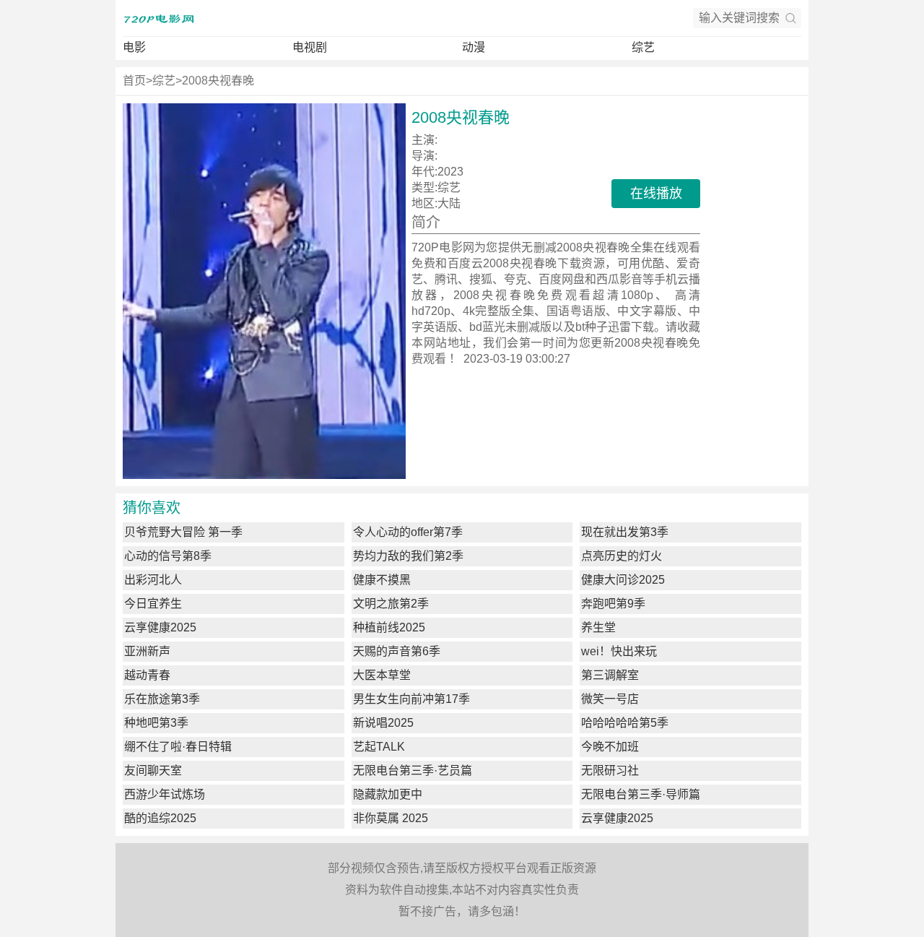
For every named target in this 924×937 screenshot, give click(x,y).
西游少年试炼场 (164, 794)
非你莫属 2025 (390, 818)
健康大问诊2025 (623, 580)
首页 (134, 80)
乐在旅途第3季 (162, 699)
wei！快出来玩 (619, 651)
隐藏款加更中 (387, 794)
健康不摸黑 (382, 580)
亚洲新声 (147, 651)
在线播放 (656, 193)
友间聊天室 (153, 770)
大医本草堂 (382, 675)
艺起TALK (379, 746)
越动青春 (147, 675)
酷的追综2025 (160, 818)
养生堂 (598, 627)
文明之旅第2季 (391, 603)
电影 (134, 47)
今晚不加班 (610, 746)
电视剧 (309, 47)
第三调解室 (610, 675)
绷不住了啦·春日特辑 (178, 746)
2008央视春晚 (218, 80)
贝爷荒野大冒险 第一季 (183, 532)
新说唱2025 (383, 723)
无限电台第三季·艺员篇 (412, 770)
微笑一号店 (610, 699)
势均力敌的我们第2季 (408, 556)
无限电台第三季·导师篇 (640, 794)
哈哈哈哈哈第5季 (624, 723)
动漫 (473, 47)
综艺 (643, 47)
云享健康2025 (160, 627)
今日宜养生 (153, 603)
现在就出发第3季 (624, 532)
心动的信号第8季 (168, 556)
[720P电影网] (159, 18)
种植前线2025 (389, 627)
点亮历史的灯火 (621, 556)
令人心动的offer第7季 (408, 532)
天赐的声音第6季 (396, 651)
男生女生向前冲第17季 (411, 699)
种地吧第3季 (156, 723)
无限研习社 (610, 770)
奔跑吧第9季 (613, 603)
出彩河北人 (153, 580)
